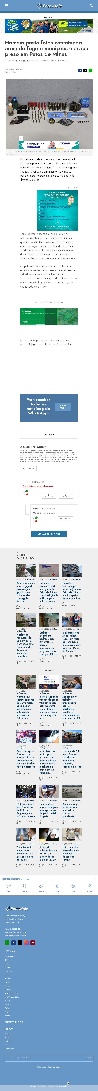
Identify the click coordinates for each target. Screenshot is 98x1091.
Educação (8, 975)
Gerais (7, 989)
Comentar (29, 468)
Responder (48, 496)
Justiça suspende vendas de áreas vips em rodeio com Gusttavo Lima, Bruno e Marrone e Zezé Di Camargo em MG (48, 707)
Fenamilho (8, 982)
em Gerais (30, 800)
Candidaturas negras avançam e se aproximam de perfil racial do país (48, 810)
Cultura (7, 967)
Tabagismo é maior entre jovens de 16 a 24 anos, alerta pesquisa (24, 854)
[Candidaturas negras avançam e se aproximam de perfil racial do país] (49, 791)
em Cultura (76, 629)
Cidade (7, 960)
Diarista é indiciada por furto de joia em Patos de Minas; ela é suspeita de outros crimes (72, 590)
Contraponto (9, 1048)
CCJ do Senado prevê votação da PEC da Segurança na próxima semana (25, 810)
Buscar (88, 1057)
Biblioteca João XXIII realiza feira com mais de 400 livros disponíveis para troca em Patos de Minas (71, 642)
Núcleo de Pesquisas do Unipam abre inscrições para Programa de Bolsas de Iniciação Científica (25, 645)
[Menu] (6, 6)
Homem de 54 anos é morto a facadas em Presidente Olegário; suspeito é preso (71, 759)
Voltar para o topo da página (49, 1066)
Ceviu (7, 1045)
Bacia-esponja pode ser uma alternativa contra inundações (70, 810)
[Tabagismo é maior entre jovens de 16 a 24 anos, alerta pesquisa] (26, 834)
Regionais (8, 1012)
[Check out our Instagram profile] (26, 942)
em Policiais (31, 579)
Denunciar (65, 496)
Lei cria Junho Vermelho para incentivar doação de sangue (70, 854)
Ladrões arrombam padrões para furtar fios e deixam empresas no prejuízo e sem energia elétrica (48, 643)
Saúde (7, 1015)
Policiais (8, 1004)
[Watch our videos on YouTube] (32, 942)
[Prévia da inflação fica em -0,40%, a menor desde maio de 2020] (49, 834)
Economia (8, 971)
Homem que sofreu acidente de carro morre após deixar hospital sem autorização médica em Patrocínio (25, 707)
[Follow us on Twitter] (20, 942)
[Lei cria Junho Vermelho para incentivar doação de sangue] (72, 834)
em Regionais (21, 693)
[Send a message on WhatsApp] (7, 942)
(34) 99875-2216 (19, 932)
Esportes (8, 978)
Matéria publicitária (12, 997)
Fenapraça (9, 986)
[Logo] (49, 5)
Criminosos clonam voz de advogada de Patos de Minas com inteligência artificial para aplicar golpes (48, 592)
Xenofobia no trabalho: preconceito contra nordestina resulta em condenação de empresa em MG (71, 707)
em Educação (21, 631)
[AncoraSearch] (91, 5)
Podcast (7, 1041)
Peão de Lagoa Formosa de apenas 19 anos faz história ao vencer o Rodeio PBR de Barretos (25, 759)
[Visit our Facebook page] (13, 942)
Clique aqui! (63, 407)
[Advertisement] (49, 1088)
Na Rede (8, 1037)
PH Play (7, 1000)
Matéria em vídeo (11, 993)
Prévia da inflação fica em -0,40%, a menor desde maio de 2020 (48, 854)
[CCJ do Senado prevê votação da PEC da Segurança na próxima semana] (26, 791)
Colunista (8, 963)
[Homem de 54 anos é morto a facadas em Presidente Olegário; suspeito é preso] (72, 736)
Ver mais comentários (49, 534)
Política (7, 1008)
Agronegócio (9, 956)
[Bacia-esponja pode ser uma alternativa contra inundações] (72, 791)
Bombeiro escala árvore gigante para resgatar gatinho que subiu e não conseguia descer (25, 592)
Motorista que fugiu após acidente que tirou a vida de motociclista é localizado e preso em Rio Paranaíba (47, 762)
